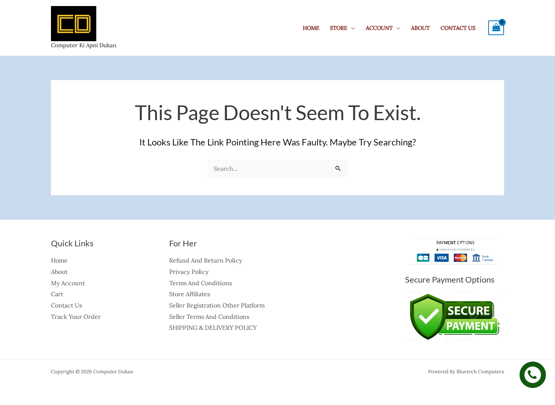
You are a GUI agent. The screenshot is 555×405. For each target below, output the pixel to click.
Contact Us (458, 28)
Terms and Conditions (200, 283)
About (420, 28)
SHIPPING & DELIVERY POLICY (213, 327)
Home (311, 28)
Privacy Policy (188, 271)
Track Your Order (76, 316)
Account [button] (379, 28)
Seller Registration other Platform (217, 305)
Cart (57, 294)
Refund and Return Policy (205, 260)
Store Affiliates (189, 294)
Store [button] (338, 28)
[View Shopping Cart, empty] (496, 28)
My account (68, 283)
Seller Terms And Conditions (209, 316)
